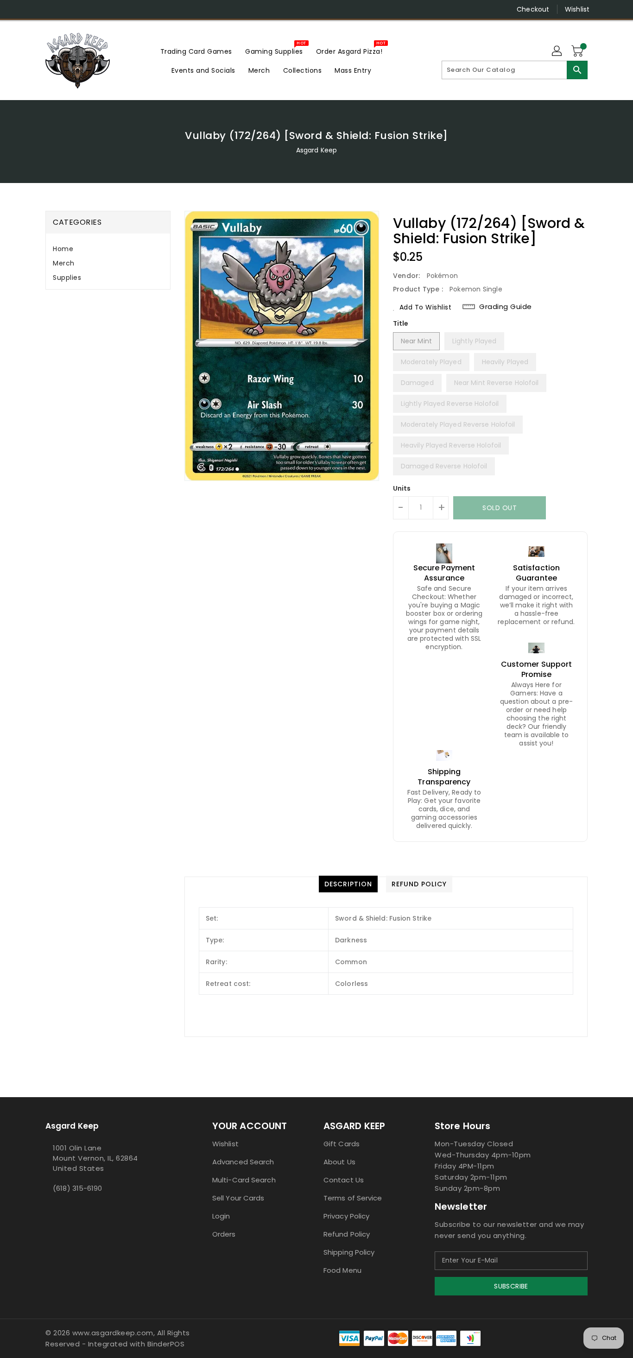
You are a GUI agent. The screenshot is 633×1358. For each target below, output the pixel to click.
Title (401, 323)
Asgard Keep (316, 150)
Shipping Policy (349, 1252)
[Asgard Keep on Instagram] (50, 9)
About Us (339, 1162)
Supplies (67, 277)
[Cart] (578, 51)
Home (63, 248)
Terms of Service (352, 1198)
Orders (224, 1234)
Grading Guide (505, 306)
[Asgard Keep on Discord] (85, 9)
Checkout (533, 9)
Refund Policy (346, 1234)
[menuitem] (196, 51)
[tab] (108, 249)
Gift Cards (341, 1144)
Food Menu (342, 1270)
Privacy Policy (346, 1216)
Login (221, 1216)
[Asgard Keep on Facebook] (32, 9)
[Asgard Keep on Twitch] (103, 9)
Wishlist (577, 9)
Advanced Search (243, 1162)
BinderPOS (166, 1344)
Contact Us (343, 1180)
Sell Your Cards (238, 1198)
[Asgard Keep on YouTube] (68, 9)
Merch (64, 263)
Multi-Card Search (244, 1180)
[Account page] (557, 51)
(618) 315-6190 (77, 1188)
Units (402, 488)
